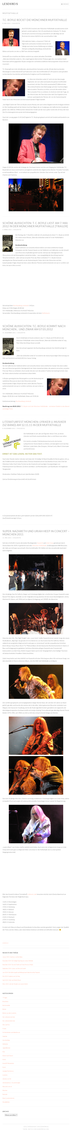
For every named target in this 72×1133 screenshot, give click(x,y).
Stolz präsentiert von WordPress (36, 1126)
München (5, 1090)
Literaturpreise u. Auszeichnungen (11, 1082)
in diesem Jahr (32, 894)
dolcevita (16, 23)
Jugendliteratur (6, 1048)
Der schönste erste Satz (9, 1017)
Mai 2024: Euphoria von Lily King (11, 976)
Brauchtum (5, 1001)
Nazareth (40, 543)
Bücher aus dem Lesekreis (9, 1013)
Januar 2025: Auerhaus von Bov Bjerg (12, 957)
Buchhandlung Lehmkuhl (20, 305)
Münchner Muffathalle (39, 545)
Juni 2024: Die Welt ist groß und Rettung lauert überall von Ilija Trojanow (21, 972)
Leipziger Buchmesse (8, 1071)
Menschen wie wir (7, 1086)
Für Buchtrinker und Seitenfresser (11, 1032)
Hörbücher (5, 1044)
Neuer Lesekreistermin (8, 1098)
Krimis (4, 1059)
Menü (66, 4)
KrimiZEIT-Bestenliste (8, 1063)
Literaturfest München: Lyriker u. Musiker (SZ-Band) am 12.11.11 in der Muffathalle (34, 423)
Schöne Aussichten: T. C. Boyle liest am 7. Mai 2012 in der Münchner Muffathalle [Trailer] (35, 224)
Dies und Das (6, 1024)
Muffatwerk (46, 313)
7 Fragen (5, 997)
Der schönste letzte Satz (9, 1021)
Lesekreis (10, 3)
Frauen (4, 1028)
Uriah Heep (49, 543)
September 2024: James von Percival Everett (14, 968)
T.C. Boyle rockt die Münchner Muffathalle (35, 19)
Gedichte (5, 1036)
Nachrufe (5, 1094)
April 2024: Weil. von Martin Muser (12, 980)
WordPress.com (43, 1129)
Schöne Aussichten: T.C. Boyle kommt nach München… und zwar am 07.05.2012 (34, 327)
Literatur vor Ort (7, 1079)
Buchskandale (6, 1005)
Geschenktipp (6, 1040)
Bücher (4, 1009)
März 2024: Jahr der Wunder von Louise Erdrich (15, 984)
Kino (4, 1051)
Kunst (4, 1067)
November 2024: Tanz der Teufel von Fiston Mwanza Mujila (18, 964)
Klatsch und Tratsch (8, 1055)
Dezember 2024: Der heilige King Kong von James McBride (18, 961)
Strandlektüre (6, 1102)
